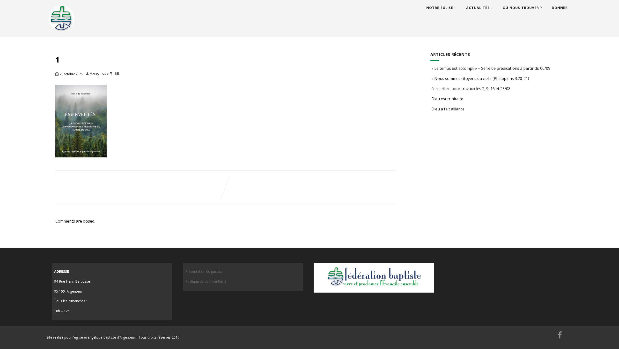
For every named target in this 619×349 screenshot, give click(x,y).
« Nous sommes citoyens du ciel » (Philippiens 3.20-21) (480, 78)
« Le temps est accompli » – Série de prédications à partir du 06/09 (490, 68)
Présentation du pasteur (204, 271)
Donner (560, 7)
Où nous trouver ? (522, 7)
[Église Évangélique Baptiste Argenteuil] (61, 34)
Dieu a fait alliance (447, 109)
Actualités (478, 7)
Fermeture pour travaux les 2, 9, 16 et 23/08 (470, 88)
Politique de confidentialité (206, 281)
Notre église (439, 7)
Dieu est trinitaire (447, 98)
